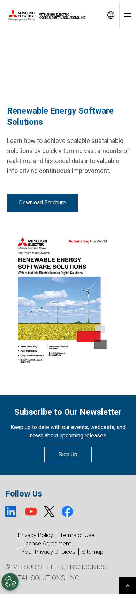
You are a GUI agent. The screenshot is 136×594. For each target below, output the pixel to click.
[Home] (51, 15)
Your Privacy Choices (48, 552)
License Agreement (46, 543)
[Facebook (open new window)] (67, 511)
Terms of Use (77, 534)
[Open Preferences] (10, 582)
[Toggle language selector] (111, 15)
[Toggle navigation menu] (127, 15)
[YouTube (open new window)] (31, 511)
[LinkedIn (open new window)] (11, 511)
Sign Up (68, 454)
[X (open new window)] (49, 511)
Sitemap (92, 551)
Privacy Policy (35, 534)
